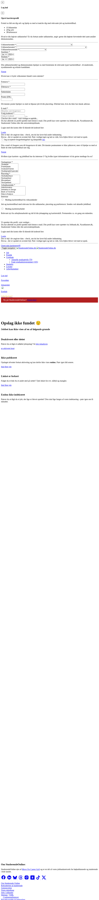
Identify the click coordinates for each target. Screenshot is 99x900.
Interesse (4, 196)
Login (3, 132)
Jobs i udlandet (7, 892)
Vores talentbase (7, 890)
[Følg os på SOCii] (32, 879)
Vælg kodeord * (7, 113)
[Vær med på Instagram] (26, 879)
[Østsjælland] (10, 180)
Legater (9, 267)
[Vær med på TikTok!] (38, 879)
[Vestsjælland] (10, 183)
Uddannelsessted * (8, 47)
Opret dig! (32, 300)
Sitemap (4, 895)
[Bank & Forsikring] (13, 192)
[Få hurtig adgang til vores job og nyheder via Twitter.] (44, 879)
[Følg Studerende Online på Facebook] (3, 879)
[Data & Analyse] (13, 194)
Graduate (10, 257)
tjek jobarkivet (41, 344)
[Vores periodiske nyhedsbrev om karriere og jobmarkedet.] (2, 209)
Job (7, 253)
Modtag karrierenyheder (15, 209)
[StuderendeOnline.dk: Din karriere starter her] (36, 248)
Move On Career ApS (31, 869)
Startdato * (5, 52)
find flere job (6, 367)
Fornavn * (5, 82)
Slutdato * (5, 57)
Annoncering (6, 888)
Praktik (9, 255)
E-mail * (4, 108)
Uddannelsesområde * (10, 49)
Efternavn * (6, 87)
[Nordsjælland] (10, 178)
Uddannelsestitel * (8, 45)
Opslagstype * (7, 162)
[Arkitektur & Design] (13, 190)
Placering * (5, 173)
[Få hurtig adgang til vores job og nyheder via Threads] (21, 879)
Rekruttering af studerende (12, 885)
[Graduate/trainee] (9, 169)
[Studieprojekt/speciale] (9, 171)
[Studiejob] (9, 164)
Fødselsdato (6, 92)
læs (43, 140)
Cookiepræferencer (11, 897)
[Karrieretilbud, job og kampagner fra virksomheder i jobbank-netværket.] (2, 200)
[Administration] (13, 187)
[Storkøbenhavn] (10, 176)
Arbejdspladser (12, 269)
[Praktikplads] (9, 167)
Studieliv (9, 264)
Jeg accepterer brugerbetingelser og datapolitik (23, 140)
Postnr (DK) (6, 97)
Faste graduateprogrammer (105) (24, 262)
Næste (3, 72)
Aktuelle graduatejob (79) (21, 260)
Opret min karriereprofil (10, 245)
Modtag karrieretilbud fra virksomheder (21, 200)
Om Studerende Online (10, 883)
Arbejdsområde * (8, 185)
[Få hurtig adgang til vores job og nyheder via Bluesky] (15, 879)
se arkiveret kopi (7, 348)
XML (11, 895)
